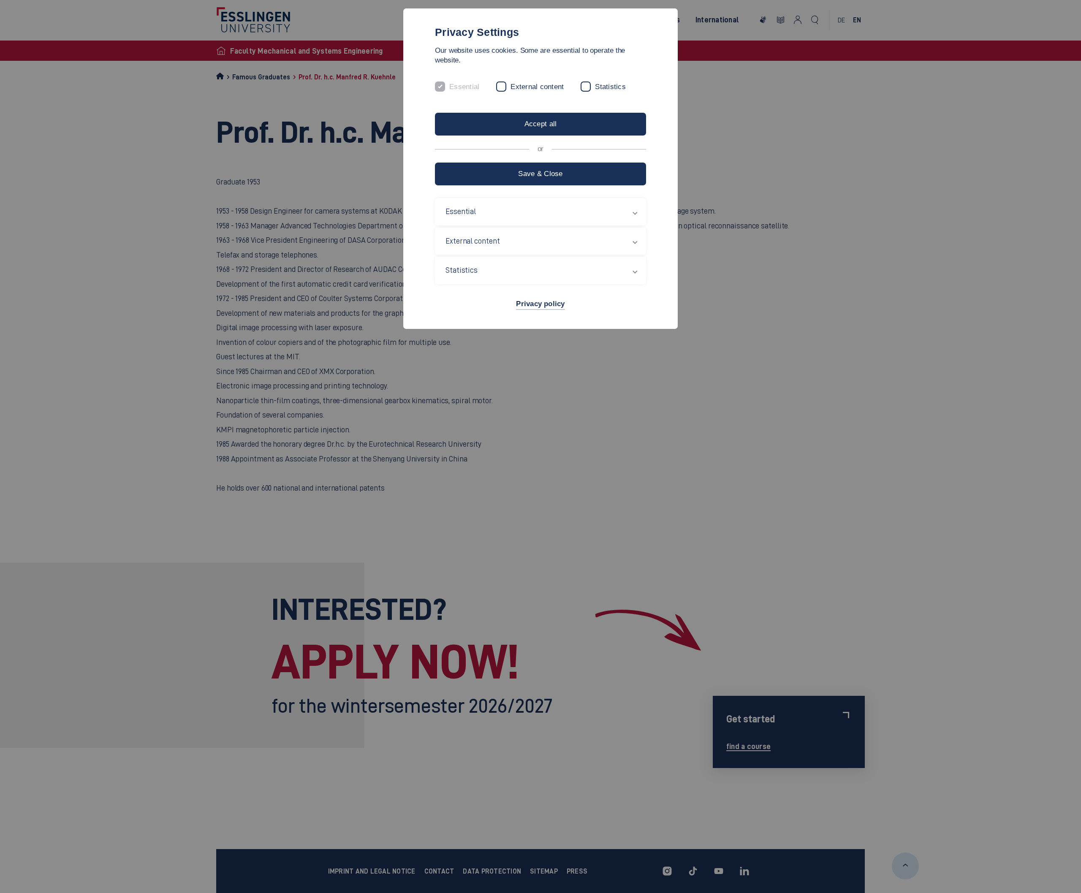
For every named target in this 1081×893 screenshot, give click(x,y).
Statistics (610, 87)
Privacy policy (540, 304)
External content (537, 87)
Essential (464, 87)
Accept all (540, 124)
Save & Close (540, 174)
